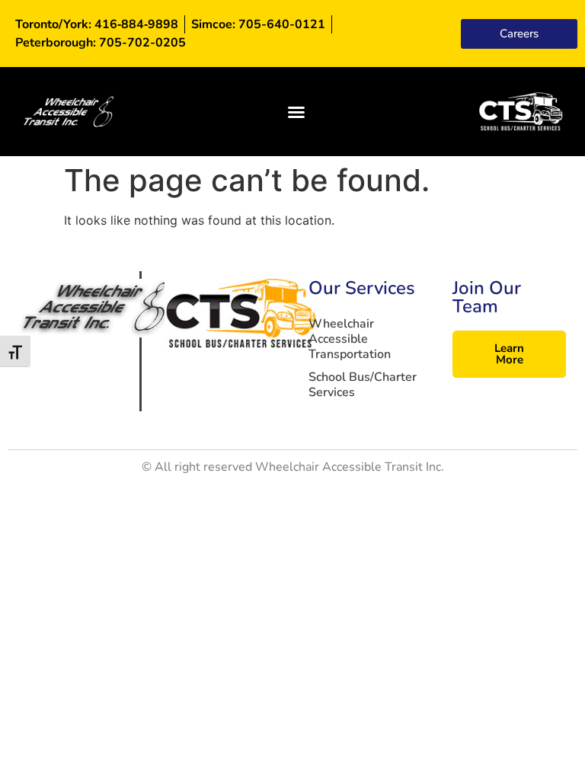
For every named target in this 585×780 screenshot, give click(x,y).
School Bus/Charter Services (362, 385)
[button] (296, 112)
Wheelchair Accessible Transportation (349, 339)
